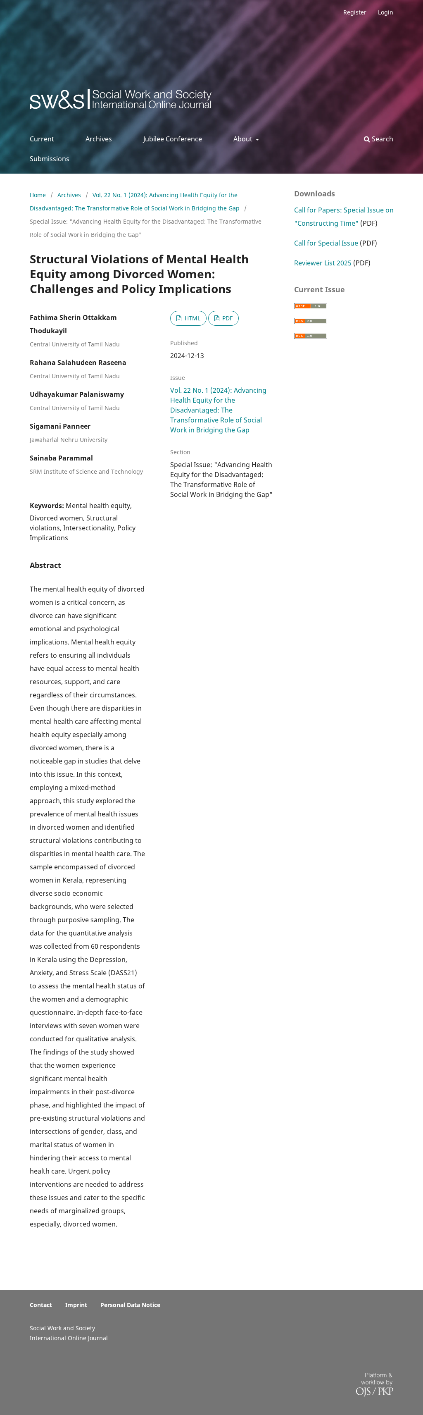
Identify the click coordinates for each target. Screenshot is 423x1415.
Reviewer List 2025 (323, 262)
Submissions (49, 158)
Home (39, 195)
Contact (41, 1305)
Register (354, 12)
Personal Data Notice (130, 1305)
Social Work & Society (91, 101)
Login (385, 12)
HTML (191, 318)
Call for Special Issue (326, 243)
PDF (227, 318)
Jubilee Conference (172, 138)
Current (42, 138)
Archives (99, 138)
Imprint (76, 1305)
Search (381, 138)
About (243, 138)
